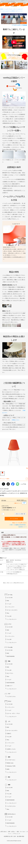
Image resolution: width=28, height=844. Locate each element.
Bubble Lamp (10, 763)
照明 (9, 757)
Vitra (8, 613)
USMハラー (9, 685)
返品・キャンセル (21, 831)
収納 (9, 661)
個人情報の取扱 (20, 836)
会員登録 (24, 503)
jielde (8, 769)
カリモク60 (9, 597)
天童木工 (9, 733)
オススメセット (12, 814)
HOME (1, 9)
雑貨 (9, 784)
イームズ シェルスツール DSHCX (8, 11)
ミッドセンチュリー (12, 619)
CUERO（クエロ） (11, 749)
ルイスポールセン (11, 759)
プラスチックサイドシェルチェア (16, 9)
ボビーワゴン (10, 673)
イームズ (6, 9)
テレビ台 (10, 647)
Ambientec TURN (11, 766)
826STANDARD (10, 656)
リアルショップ (16, 833)
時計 (9, 777)
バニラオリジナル (11, 696)
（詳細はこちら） (15, 419)
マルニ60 (9, 616)
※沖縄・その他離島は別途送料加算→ (18, 524)
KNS (8, 600)
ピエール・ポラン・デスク (13, 713)
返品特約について (23, 526)
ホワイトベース (19, 11)
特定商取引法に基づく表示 (10, 836)
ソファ (9, 624)
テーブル (10, 594)
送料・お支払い (11, 831)
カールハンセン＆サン (12, 610)
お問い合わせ (3, 831)
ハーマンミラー (10, 607)
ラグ (9, 693)
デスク (9, 701)
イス (9, 721)
